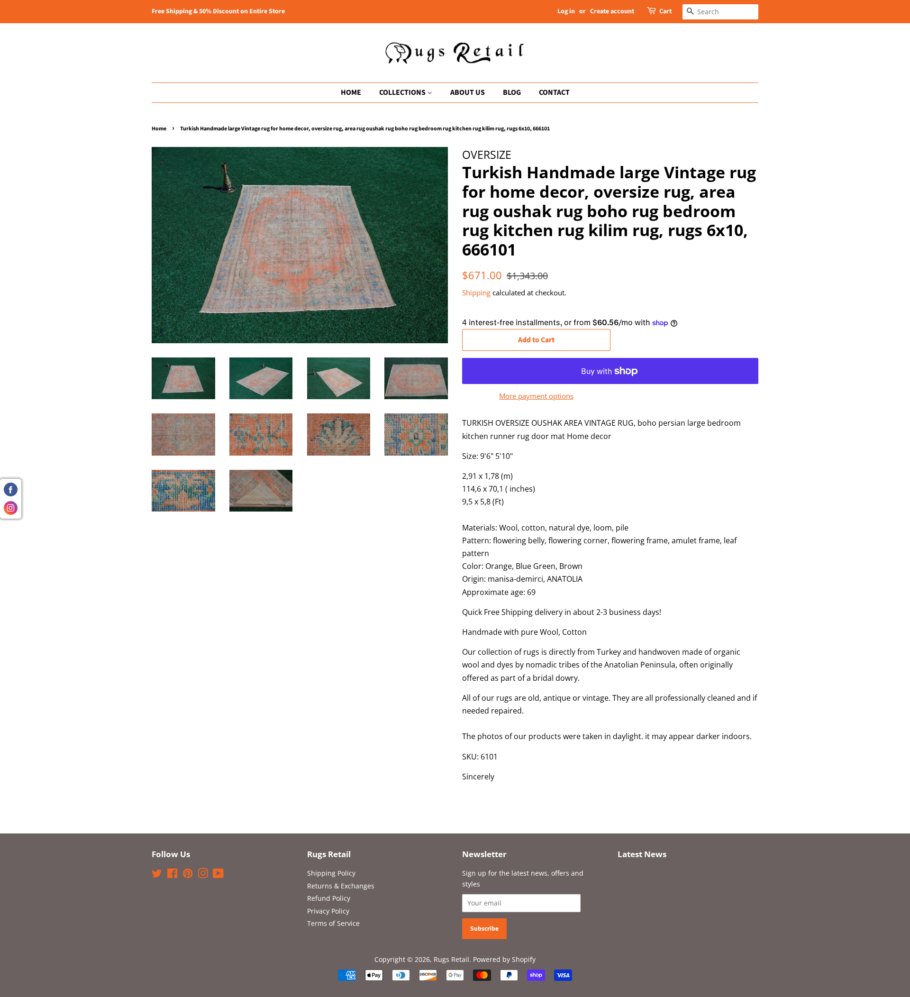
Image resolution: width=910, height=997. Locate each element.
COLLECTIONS (403, 92)
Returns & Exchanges (340, 885)
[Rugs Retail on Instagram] (203, 874)
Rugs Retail (451, 959)
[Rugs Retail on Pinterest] (187, 874)
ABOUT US (467, 92)
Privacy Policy (328, 910)
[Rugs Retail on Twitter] (157, 874)
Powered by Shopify (504, 959)
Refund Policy (328, 898)
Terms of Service (333, 923)
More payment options (536, 396)
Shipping (476, 292)
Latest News (642, 854)
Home (159, 129)
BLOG (512, 92)
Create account (612, 11)
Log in (566, 11)
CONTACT (554, 92)
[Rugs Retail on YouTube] (218, 874)
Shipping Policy (331, 873)
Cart (665, 11)
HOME (351, 92)
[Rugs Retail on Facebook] (172, 874)
